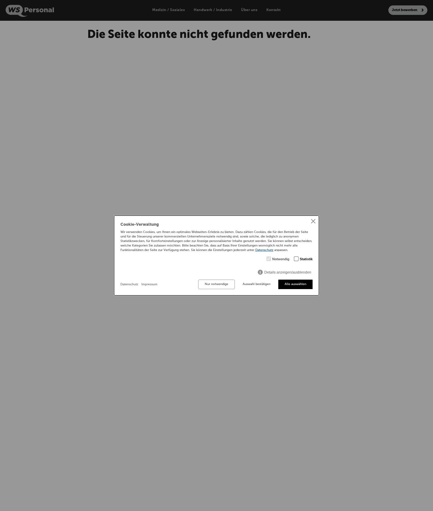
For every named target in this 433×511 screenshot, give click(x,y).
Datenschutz (264, 250)
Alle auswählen (295, 284)
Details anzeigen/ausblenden (287, 272)
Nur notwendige (216, 284)
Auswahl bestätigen (256, 284)
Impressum (149, 284)
